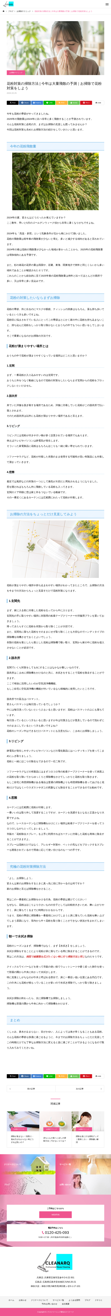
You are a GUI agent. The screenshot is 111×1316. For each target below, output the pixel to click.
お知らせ (22, 1300)
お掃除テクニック (15, 73)
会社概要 (65, 1304)
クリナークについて (39, 1300)
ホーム (11, 1300)
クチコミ (98, 1300)
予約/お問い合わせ (49, 1304)
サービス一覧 (58, 1300)
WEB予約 (56, 1215)
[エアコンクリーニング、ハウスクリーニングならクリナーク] (8, 4)
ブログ (87, 1300)
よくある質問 (74, 1300)
